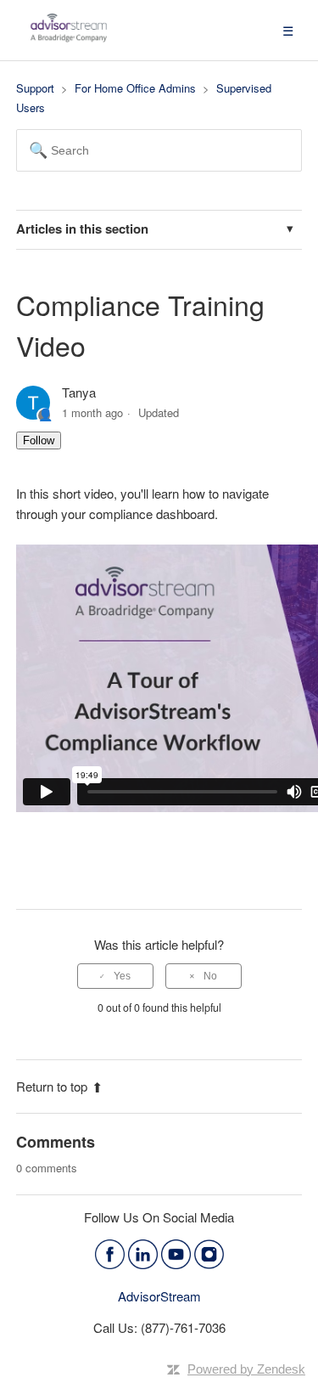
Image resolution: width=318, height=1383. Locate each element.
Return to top (51, 1086)
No (210, 976)
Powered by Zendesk (246, 1369)
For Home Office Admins (135, 88)
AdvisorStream (159, 1296)
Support (35, 88)
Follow (38, 440)
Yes (122, 976)
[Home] (68, 38)
